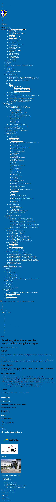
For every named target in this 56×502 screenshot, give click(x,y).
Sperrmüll (14, 192)
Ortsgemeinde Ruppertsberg (16, 250)
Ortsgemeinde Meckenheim (16, 247)
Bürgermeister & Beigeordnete (14, 127)
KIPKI (10, 213)
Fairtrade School (15, 159)
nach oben (3, 428)
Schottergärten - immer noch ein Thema (21, 189)
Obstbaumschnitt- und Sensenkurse (20, 183)
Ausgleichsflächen (16, 144)
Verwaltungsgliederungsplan (13, 263)
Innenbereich (14, 166)
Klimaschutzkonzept (14, 136)
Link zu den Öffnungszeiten (8, 490)
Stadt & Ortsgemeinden (12, 242)
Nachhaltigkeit (15, 182)
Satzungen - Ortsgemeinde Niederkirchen (19, 238)
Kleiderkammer (13, 45)
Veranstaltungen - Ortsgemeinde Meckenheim (21, 97)
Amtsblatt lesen (13, 76)
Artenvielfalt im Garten (17, 141)
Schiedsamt (12, 51)
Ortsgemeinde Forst (14, 245)
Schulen (8, 286)
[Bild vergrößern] (11, 472)
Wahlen (8, 265)
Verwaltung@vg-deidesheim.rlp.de (16, 485)
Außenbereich (15, 145)
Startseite (5, 304)
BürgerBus (9, 271)
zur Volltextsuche (7, 8)
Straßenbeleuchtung (14, 54)
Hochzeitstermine (16, 86)
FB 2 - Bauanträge (16, 109)
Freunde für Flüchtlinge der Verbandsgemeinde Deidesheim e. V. (22, 279)
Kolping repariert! (16, 172)
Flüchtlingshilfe (13, 38)
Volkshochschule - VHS (12, 288)
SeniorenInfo (9, 82)
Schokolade (14, 188)
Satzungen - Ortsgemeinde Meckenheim (19, 236)
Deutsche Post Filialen (14, 36)
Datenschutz (6, 23)
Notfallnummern (10, 69)
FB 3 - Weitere (15, 123)
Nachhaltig (14, 177)
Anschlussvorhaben (14, 138)
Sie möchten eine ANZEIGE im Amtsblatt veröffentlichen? (23, 79)
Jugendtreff (9, 280)
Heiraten (11, 85)
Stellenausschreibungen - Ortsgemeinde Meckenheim (22, 256)
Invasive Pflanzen (16, 171)
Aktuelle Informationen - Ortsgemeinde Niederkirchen (25, 225)
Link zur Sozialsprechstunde (8, 492)
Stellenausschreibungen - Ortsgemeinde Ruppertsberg (23, 259)
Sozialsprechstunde (14, 53)
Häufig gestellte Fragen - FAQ (16, 44)
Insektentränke (15, 169)
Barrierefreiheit (7, 25)
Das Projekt (12, 272)
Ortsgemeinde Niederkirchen (16, 248)
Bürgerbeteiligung (10, 60)
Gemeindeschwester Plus (15, 39)
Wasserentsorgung (14, 56)
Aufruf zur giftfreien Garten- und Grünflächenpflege (24, 142)
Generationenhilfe (13, 41)
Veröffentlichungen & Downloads (20, 197)
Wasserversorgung (14, 57)
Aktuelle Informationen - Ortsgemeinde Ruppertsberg (25, 227)
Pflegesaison (14, 185)
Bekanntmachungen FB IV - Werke (18, 124)
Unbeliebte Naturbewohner (18, 195)
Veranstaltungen (10, 94)
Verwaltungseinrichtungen (13, 262)
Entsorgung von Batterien (18, 157)
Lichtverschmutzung (16, 176)
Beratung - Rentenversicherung (17, 33)
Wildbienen (14, 203)
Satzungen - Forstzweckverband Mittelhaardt (20, 241)
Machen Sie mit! (13, 274)
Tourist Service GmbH (11, 297)
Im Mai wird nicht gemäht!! (18, 165)
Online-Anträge (10, 73)
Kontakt (5, 20)
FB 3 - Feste (14, 119)
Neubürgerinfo (10, 68)
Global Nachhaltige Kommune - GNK (18, 210)
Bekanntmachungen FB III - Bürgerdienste (20, 116)
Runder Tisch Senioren (14, 50)
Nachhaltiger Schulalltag (17, 180)
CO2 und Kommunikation (18, 151)
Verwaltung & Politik (8, 103)
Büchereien (9, 269)
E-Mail (6, 424)
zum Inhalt (6, 2)
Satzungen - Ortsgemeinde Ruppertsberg (19, 239)
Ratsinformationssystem (12, 229)
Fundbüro (8, 63)
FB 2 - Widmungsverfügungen (19, 112)
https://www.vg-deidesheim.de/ (15, 487)
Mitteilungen (9, 216)
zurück (2, 427)
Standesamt (9, 83)
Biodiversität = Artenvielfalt (18, 150)
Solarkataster (14, 191)
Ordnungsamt (12, 48)
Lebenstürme (14, 174)
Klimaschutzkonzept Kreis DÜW (17, 212)
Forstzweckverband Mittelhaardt (14, 129)
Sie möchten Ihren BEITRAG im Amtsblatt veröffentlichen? (24, 77)
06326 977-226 (9, 421)
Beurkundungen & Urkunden (16, 92)
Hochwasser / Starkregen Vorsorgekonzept (17, 130)
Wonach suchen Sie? (6, 29)
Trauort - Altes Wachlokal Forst (22, 91)
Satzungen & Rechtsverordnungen (15, 230)
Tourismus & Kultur (8, 289)
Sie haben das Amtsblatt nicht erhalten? (19, 80)
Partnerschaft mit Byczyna (13, 294)
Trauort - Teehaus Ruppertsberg (22, 89)
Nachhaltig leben (15, 179)
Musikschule (9, 285)
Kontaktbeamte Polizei (14, 47)
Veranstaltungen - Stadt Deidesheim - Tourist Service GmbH (24, 95)
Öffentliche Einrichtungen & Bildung (12, 266)
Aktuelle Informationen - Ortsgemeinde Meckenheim (25, 224)
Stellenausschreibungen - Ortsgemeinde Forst (20, 254)
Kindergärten (9, 282)
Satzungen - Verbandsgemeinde (17, 232)
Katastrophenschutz (11, 132)
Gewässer (14, 162)
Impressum (6, 22)
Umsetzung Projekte (14, 204)
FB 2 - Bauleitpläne (16, 110)
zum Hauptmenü (7, 3)
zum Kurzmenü (7, 6)
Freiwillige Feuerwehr (11, 277)
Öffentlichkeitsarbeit (16, 207)
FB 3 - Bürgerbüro (16, 118)
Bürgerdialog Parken (19, 222)
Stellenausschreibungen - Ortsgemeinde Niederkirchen (23, 257)
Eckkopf (8, 291)
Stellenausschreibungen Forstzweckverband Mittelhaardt (23, 260)
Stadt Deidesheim (13, 244)
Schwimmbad (9, 295)
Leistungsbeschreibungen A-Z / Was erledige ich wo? (19, 65)
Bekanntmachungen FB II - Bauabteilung (19, 107)
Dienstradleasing (15, 153)
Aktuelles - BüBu (13, 275)
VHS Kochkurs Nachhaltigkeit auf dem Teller (22, 198)
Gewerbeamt (12, 42)
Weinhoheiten (9, 298)
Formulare (8, 62)
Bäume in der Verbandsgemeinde (20, 147)
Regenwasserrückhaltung (18, 186)
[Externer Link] (28, 449)
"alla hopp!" (9, 268)
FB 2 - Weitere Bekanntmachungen (20, 115)
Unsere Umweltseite (14, 139)
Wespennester (15, 201)
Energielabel (14, 156)
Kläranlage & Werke (11, 133)
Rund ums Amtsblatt (11, 74)
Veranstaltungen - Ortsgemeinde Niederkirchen (21, 98)
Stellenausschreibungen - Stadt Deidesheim (20, 253)
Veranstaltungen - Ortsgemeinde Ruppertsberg (21, 100)
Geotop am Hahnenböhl (17, 160)
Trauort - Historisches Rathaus (22, 88)
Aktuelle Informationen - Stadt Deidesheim (22, 219)
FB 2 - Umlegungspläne (17, 113)
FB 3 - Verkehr (15, 121)
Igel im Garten (15, 163)
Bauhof (8, 104)
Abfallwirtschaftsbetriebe (15, 30)
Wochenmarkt (12, 59)
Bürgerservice (7, 27)
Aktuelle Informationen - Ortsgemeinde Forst (23, 221)
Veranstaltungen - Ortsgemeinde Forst (19, 101)
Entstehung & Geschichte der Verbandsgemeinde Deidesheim (22, 292)
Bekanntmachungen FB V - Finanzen (18, 126)
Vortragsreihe (15, 209)
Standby (13, 194)
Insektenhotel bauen (16, 168)
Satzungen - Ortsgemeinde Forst (17, 235)
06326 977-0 (11, 482)
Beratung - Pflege (13, 32)
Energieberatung (15, 206)
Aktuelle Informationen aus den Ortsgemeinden (21, 218)
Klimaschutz (9, 135)
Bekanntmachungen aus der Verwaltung (16, 106)
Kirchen (8, 283)
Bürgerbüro (12, 35)
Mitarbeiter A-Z (10, 66)
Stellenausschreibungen (12, 251)
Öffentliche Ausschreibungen (13, 71)
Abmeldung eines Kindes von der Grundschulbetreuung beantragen (18, 394)
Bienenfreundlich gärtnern (18, 148)
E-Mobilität (14, 154)
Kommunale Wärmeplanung (13, 215)
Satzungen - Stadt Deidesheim (16, 233)
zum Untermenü (7, 5)
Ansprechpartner (10, 29)
